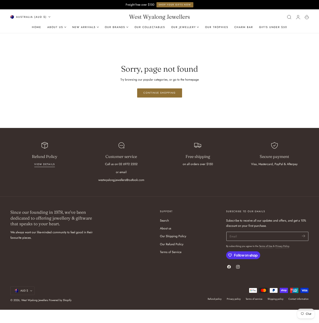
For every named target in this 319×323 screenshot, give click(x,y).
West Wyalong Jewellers (34, 300)
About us (165, 228)
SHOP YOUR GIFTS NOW (175, 4)
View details (44, 164)
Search (164, 220)
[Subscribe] (303, 236)
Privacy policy (234, 299)
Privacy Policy (282, 246)
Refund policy (215, 299)
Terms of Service (170, 252)
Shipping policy (275, 299)
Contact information (298, 299)
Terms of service (254, 299)
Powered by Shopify (60, 300)
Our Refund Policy (171, 244)
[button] (289, 17)
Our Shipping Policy (173, 236)
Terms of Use (266, 246)
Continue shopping (159, 92)
